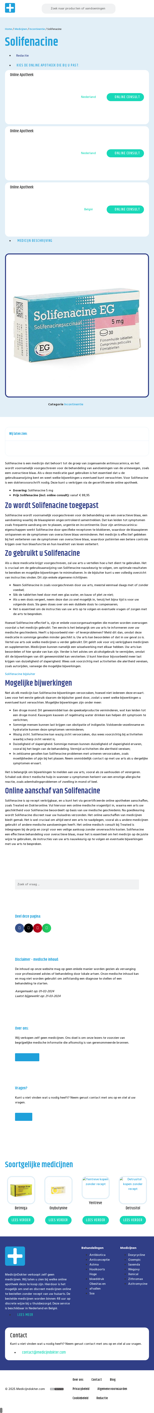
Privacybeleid (81, 1389)
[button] (145, 9)
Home (8, 29)
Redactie (102, 1398)
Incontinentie (37, 29)
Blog (113, 1379)
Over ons (78, 1379)
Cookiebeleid (80, 1398)
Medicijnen (20, 29)
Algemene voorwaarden (112, 1389)
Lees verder (21, 1220)
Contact (96, 1379)
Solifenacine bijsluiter (20, 674)
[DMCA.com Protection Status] (57, 1389)
